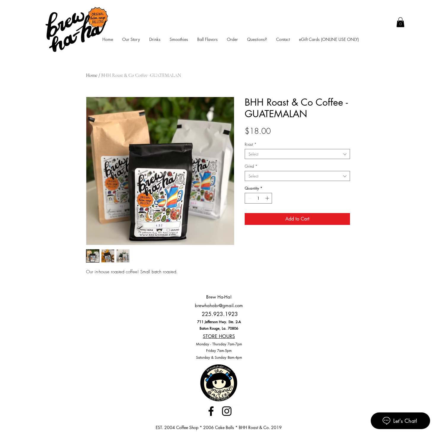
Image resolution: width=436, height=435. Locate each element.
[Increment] (267, 198)
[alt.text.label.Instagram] (226, 411)
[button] (400, 22)
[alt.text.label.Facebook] (211, 411)
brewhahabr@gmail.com (219, 305)
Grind (251, 166)
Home (91, 75)
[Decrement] (249, 198)
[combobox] (297, 154)
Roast (251, 144)
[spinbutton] (258, 198)
